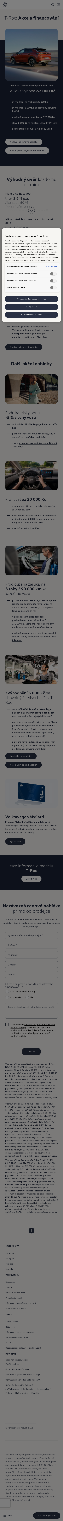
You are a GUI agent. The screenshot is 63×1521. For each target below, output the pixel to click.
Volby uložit (31, 307)
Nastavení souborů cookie (31, 315)
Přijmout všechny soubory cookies (31, 299)
